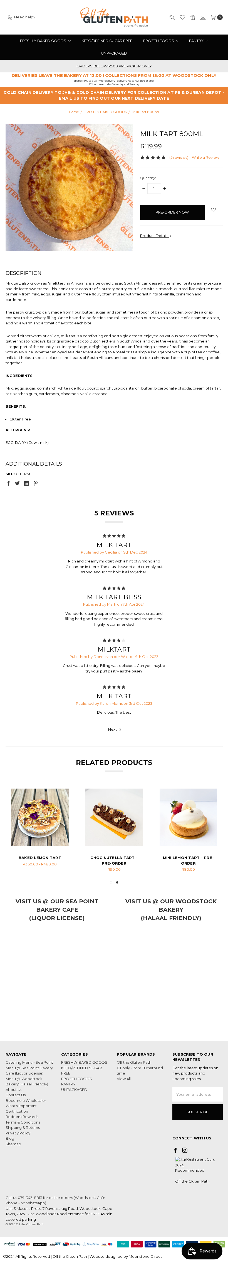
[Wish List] (182, 17)
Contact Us (16, 1095)
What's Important (21, 1105)
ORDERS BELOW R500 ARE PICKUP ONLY (114, 66)
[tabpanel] (40, 830)
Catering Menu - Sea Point (29, 1062)
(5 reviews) (178, 157)
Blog (10, 1138)
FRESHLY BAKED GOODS (43, 40)
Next (113, 729)
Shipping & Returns (23, 1127)
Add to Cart (188, 838)
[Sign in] (202, 17)
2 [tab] (117, 882)
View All (124, 1078)
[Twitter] (17, 483)
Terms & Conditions (23, 1122)
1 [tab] (111, 882)
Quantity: (148, 178)
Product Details (154, 235)
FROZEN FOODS (159, 40)
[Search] (172, 17)
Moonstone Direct (145, 1256)
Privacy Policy (18, 1133)
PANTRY (196, 40)
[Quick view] (60, 796)
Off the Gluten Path (134, 1062)
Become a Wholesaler (26, 1100)
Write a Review (205, 157)
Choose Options (39, 838)
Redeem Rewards (22, 1116)
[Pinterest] (35, 483)
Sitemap (13, 1144)
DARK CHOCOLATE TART (40, 857)
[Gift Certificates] (192, 17)
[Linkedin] (26, 483)
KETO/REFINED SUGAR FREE (106, 40)
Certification (17, 1111)
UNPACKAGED (114, 53)
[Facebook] (8, 483)
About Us (14, 1089)
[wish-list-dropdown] (214, 209)
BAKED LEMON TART (114, 857)
